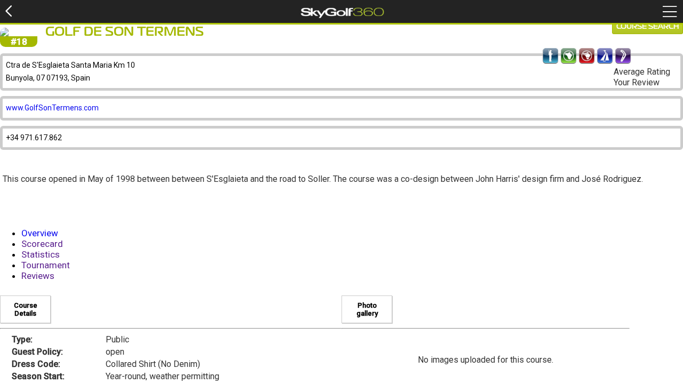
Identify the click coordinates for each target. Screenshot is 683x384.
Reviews (37, 275)
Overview (39, 233)
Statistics (40, 254)
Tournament (45, 265)
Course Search (647, 26)
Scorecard (42, 243)
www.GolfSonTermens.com (52, 107)
